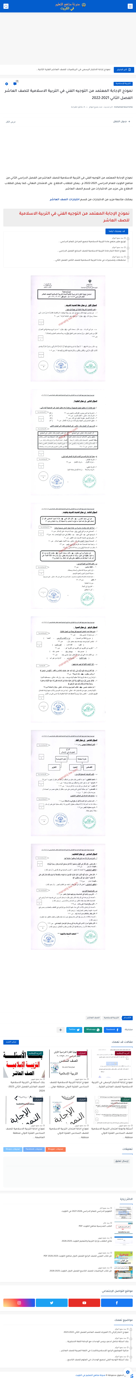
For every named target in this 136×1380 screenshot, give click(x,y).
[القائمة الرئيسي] (130, 6)
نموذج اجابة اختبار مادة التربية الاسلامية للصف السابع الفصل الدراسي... (91, 251)
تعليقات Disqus (13, 1149)
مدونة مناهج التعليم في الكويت (90, 1375)
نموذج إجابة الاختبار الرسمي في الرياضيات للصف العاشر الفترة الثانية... (73, 69)
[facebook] (117, 1303)
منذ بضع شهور (124, 1079)
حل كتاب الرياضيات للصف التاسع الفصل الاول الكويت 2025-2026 (81, 1271)
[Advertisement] (68, 39)
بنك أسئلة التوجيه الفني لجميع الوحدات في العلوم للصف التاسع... (97, 1360)
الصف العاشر (93, 1018)
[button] (113, 1030)
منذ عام (106, 1223)
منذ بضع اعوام (117, 238)
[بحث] (5, 6)
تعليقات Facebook (34, 1149)
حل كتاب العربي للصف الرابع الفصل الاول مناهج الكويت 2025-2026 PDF (78, 1256)
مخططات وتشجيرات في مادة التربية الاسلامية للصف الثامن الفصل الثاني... (89, 260)
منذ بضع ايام (104, 1208)
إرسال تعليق (121, 1161)
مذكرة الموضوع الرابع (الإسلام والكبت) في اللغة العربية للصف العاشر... (94, 1351)
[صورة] (123, 1213)
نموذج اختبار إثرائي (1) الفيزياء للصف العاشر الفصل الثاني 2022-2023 (96, 1332)
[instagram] (19, 1303)
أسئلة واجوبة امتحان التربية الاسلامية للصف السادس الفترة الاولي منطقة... (112, 1133)
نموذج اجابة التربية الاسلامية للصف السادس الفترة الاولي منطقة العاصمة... (25, 1133)
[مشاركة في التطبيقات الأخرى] (61, 1030)
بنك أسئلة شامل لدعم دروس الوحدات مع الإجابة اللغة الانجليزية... (97, 1342)
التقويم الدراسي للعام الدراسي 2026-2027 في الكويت (87, 1211)
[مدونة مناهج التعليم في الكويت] (69, 6)
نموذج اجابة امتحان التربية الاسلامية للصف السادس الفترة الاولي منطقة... (69, 1133)
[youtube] (84, 1303)
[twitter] (52, 1303)
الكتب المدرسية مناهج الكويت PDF (95, 1226)
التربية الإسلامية (123, 84)
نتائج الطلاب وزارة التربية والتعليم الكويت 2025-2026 (87, 1241)
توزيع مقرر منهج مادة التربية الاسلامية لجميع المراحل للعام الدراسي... (92, 242)
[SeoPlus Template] (132, 1375)
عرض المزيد (11, 1042)
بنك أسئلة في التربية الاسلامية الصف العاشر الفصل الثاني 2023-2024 (26, 1086)
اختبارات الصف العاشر (65, 199)
